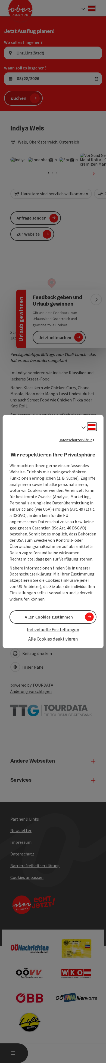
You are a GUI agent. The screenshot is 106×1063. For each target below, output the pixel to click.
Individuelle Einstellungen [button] (53, 630)
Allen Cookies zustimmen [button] (49, 617)
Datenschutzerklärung (77, 439)
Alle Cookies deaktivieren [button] (53, 639)
